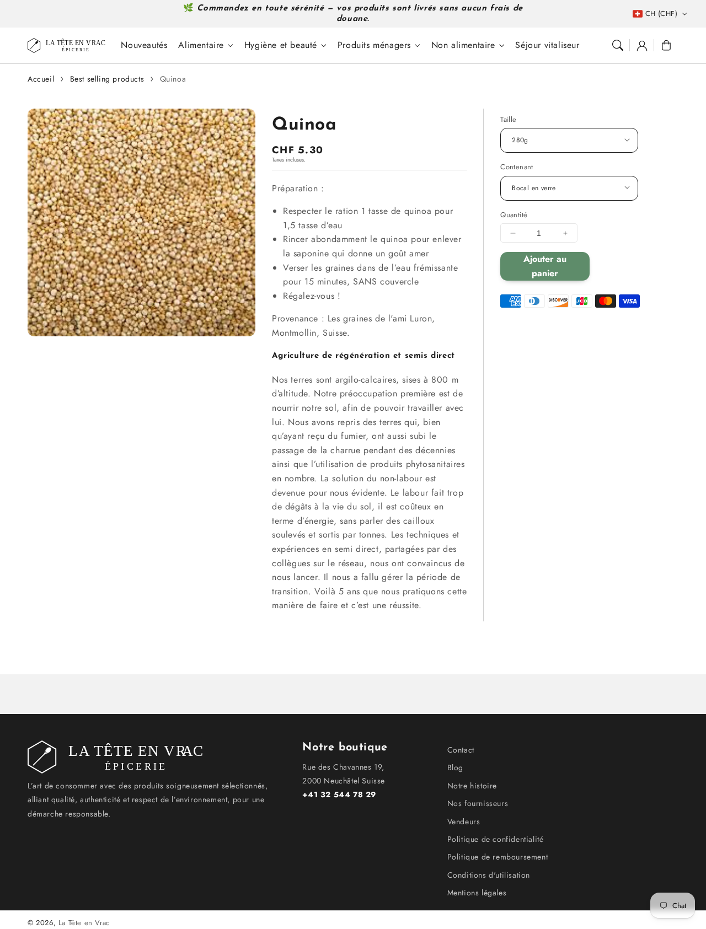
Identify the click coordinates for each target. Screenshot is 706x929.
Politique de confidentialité (495, 839)
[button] (618, 45)
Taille (508, 119)
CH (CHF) (661, 13)
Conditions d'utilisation (488, 874)
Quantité (513, 215)
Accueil (41, 78)
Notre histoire (472, 785)
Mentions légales (477, 892)
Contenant (516, 167)
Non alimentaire (463, 45)
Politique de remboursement (497, 856)
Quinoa (173, 78)
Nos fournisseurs (478, 803)
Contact (460, 749)
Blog (455, 767)
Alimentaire (201, 45)
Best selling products (107, 78)
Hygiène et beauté (280, 45)
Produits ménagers (374, 45)
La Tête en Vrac (84, 922)
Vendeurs (463, 821)
